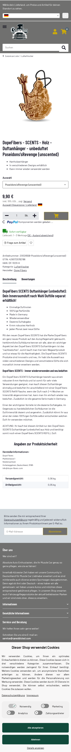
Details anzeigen (35, 747)
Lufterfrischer (21, 266)
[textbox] (31, 15)
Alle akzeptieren (35, 727)
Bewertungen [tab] (28, 279)
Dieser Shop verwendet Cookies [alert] (35, 647)
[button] (55, 31)
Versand (27, 201)
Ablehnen (35, 739)
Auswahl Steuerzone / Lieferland (20, 204)
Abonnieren (55, 531)
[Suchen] (63, 48)
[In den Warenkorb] (56, 216)
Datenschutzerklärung (15, 519)
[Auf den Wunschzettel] (31, 243)
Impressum (33, 695)
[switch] (12, 706)
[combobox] (31, 15)
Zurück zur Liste (12, 56)
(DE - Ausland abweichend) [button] (40, 235)
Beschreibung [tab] (9, 279)
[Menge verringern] (7, 216)
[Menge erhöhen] (34, 216)
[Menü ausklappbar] (5, 25)
